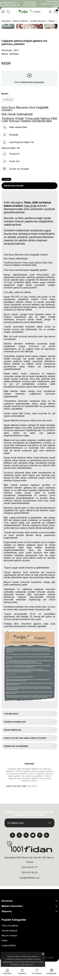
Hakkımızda (46, 4)
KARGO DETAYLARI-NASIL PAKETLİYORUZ (25, 738)
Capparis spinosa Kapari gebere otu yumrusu (29, 768)
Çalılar (5, 940)
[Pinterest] (39, 835)
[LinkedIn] (46, 835)
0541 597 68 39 (11, 5)
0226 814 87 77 (10, 2)
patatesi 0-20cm (13, 771)
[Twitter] (19, 835)
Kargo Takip (52, 1)
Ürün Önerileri (12, 730)
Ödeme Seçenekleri (15, 722)
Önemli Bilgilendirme (16, 746)
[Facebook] (12, 835)
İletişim (56, 6)
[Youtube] (33, 835)
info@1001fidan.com (29, 877)
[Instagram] (26, 835)
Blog (56, 4)
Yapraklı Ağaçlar (10, 930)
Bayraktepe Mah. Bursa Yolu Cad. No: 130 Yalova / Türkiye (29, 859)
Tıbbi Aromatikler (10, 925)
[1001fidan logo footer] (29, 846)
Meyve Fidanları (9, 935)
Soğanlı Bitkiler (9, 945)
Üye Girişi (32, 786)
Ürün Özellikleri (13, 185)
